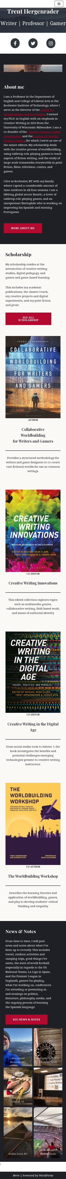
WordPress (46, 1175)
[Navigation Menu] (59, 4)
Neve (16, 1175)
